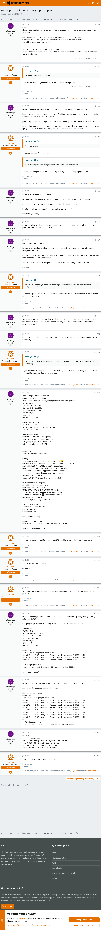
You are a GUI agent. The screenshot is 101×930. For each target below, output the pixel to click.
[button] (3, 3)
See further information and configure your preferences (28, 925)
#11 (98, 352)
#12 (98, 392)
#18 (98, 732)
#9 (99, 316)
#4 (99, 137)
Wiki (54, 863)
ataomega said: (30, 71)
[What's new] (98, 3)
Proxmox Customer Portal (63, 873)
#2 (99, 66)
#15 (98, 588)
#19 (98, 756)
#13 (98, 536)
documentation (93, 98)
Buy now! (9, 906)
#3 (99, 106)
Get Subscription (59, 858)
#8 (99, 275)
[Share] (95, 24)
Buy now (74, 98)
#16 (98, 613)
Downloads (57, 868)
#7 (99, 240)
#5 (99, 191)
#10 (98, 334)
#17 (98, 680)
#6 (99, 222)
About (54, 878)
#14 (98, 560)
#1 (99, 24)
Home (55, 852)
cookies (23, 918)
